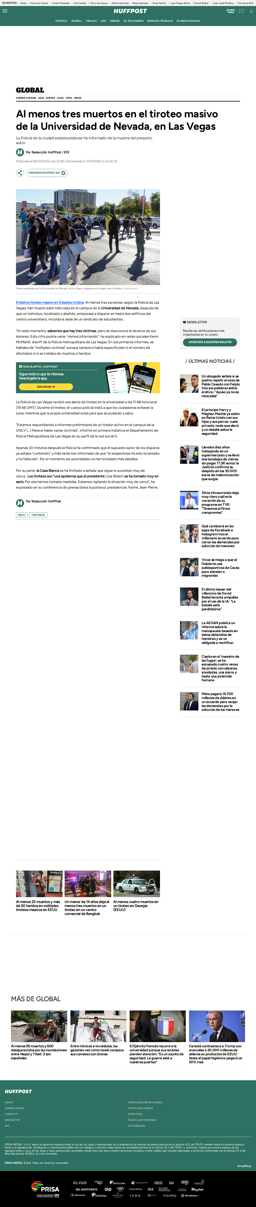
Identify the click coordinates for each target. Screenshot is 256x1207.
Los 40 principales (101, 1182)
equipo (9, 1102)
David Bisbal (201, 3)
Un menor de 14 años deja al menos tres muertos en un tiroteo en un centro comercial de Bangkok (87, 908)
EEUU (41, 98)
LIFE (103, 21)
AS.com (171, 1182)
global (76, 21)
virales (91, 21)
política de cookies (140, 1108)
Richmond (80, 1194)
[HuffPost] (18, 1091)
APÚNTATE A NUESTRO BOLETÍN (210, 342)
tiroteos (38, 515)
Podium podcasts (119, 1194)
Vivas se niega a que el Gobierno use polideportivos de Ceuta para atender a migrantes (220, 568)
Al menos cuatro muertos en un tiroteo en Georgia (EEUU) (135, 906)
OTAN (69, 98)
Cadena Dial (152, 1188)
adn (184, 1182)
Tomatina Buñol (246, 3)
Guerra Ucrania (26, 98)
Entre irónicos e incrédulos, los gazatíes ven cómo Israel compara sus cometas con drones (97, 1050)
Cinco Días (137, 1188)
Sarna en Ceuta (39, 3)
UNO (110, 1188)
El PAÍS (82, 1182)
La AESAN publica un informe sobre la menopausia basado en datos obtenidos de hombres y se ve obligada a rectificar (220, 633)
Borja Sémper (140, 3)
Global (30, 90)
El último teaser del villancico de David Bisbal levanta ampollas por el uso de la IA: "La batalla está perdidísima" (220, 599)
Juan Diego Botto (180, 3)
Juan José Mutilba (223, 3)
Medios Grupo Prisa (46, 1195)
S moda (153, 1194)
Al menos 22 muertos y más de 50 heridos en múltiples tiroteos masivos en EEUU (38, 906)
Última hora (231, 11)
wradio (121, 1188)
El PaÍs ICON (136, 1194)
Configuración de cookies (145, 1102)
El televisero (134, 21)
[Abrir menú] (4, 11)
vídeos (115, 21)
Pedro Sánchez (120, 3)
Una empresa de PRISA (46, 1186)
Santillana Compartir (141, 1182)
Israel (78, 98)
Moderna (99, 1194)
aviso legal (135, 1114)
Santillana (120, 1182)
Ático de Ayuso (99, 3)
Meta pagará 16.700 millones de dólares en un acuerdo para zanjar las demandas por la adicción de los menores (220, 702)
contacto (11, 1114)
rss (7, 1125)
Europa (50, 98)
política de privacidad (142, 1120)
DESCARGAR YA (46, 386)
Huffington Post (87, 1188)
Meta (23, 3)
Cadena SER (159, 1182)
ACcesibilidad (136, 1125)
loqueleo (171, 1194)
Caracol (199, 1182)
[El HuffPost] (130, 11)
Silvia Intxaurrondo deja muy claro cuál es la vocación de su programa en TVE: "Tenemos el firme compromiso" (220, 503)
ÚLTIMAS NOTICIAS (188, 21)
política (61, 21)
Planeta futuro (181, 1188)
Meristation (190, 1194)
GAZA (60, 98)
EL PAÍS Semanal (166, 1188)
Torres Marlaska (61, 3)
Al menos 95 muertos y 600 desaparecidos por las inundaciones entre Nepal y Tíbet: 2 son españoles (39, 1052)
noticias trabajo (160, 21)
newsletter (12, 1120)
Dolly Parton (159, 3)
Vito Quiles (80, 3)
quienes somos (14, 1108)
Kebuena (195, 1188)
